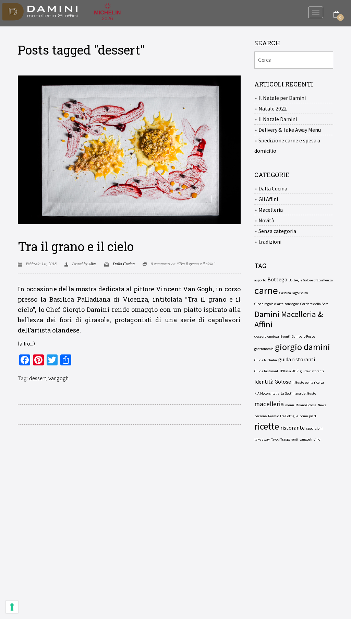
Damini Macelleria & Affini (288, 319)
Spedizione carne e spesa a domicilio (287, 145)
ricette (266, 426)
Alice (92, 263)
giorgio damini (302, 347)
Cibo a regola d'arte (268, 304)
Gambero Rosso (303, 336)
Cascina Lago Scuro (293, 293)
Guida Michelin (265, 360)
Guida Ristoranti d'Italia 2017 (276, 371)
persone (260, 416)
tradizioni (269, 241)
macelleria (269, 404)
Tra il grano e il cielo (76, 246)
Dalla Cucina (124, 263)
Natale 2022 (272, 108)
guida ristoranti (296, 359)
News (322, 405)
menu (289, 405)
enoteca (273, 336)
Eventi (285, 336)
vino (317, 439)
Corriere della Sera (314, 304)
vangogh (58, 378)
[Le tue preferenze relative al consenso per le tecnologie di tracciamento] (12, 607)
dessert (37, 378)
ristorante (292, 427)
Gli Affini (268, 199)
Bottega (277, 279)
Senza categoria (277, 230)
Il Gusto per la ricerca (308, 382)
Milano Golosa (305, 405)
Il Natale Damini (277, 119)
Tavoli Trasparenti (284, 439)
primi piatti (308, 416)
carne (266, 290)
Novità (266, 220)
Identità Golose (272, 381)
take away (262, 439)
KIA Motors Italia (266, 393)
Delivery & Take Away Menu (289, 129)
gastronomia (264, 349)
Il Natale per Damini (282, 97)
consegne (292, 304)
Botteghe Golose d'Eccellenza (311, 280)
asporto (260, 280)
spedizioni (314, 428)
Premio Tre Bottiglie (283, 416)
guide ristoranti (312, 371)
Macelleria (270, 209)
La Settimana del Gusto (298, 393)
